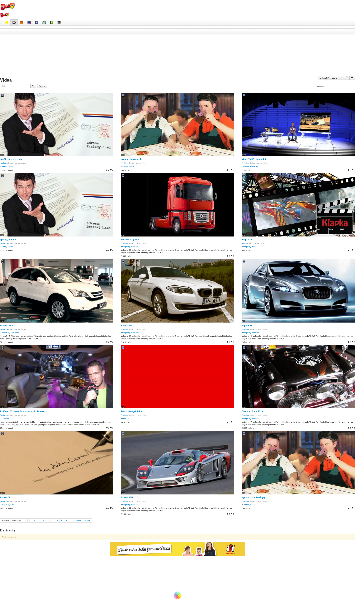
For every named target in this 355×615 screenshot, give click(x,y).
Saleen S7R (127, 497)
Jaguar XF (247, 325)
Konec (87, 520)
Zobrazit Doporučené (328, 77)
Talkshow (5, 418)
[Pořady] (29, 22)
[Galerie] (347, 78)
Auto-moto (135, 246)
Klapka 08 (5, 497)
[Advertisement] (177, 56)
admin (244, 243)
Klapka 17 (247, 239)
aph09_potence (8, 239)
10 (67, 520)
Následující (76, 520)
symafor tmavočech (131, 159)
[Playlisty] (44, 22)
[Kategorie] (21, 22)
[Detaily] (341, 78)
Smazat (42, 86)
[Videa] (14, 22)
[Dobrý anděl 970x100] (177, 549)
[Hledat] (33, 86)
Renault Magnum (130, 239)
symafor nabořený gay (253, 497)
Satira (4, 166)
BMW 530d (126, 325)
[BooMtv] (6, 22)
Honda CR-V (6, 325)
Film (254, 246)
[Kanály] (51, 22)
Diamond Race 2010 (252, 411)
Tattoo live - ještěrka (131, 411)
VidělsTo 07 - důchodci (254, 159)
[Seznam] (352, 78)
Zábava (10, 166)
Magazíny (254, 166)
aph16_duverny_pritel (11, 159)
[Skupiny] (36, 22)
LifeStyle (125, 418)
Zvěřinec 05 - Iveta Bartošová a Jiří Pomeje (22, 411)
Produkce (4, 163)
